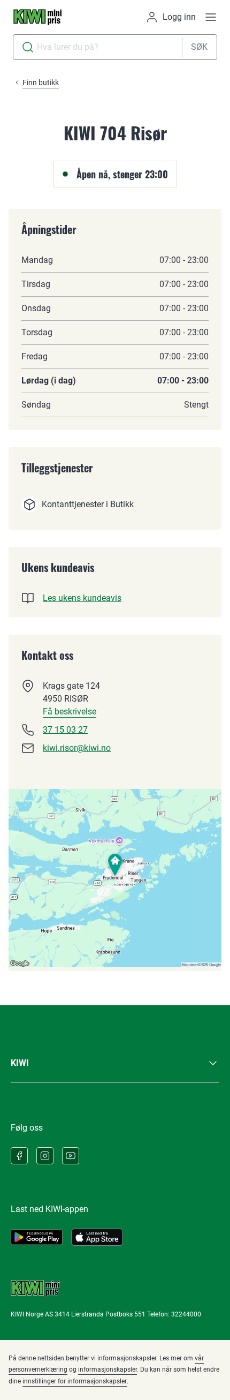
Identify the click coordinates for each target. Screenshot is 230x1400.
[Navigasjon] (210, 17)
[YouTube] (70, 1155)
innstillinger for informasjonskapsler (74, 1381)
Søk (199, 47)
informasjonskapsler (107, 1369)
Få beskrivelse (69, 711)
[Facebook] (19, 1155)
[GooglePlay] (37, 1237)
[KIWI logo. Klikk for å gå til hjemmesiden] (37, 17)
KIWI (20, 1063)
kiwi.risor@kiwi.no (77, 748)
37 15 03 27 (65, 730)
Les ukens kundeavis (82, 598)
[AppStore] (97, 1237)
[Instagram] (44, 1155)
